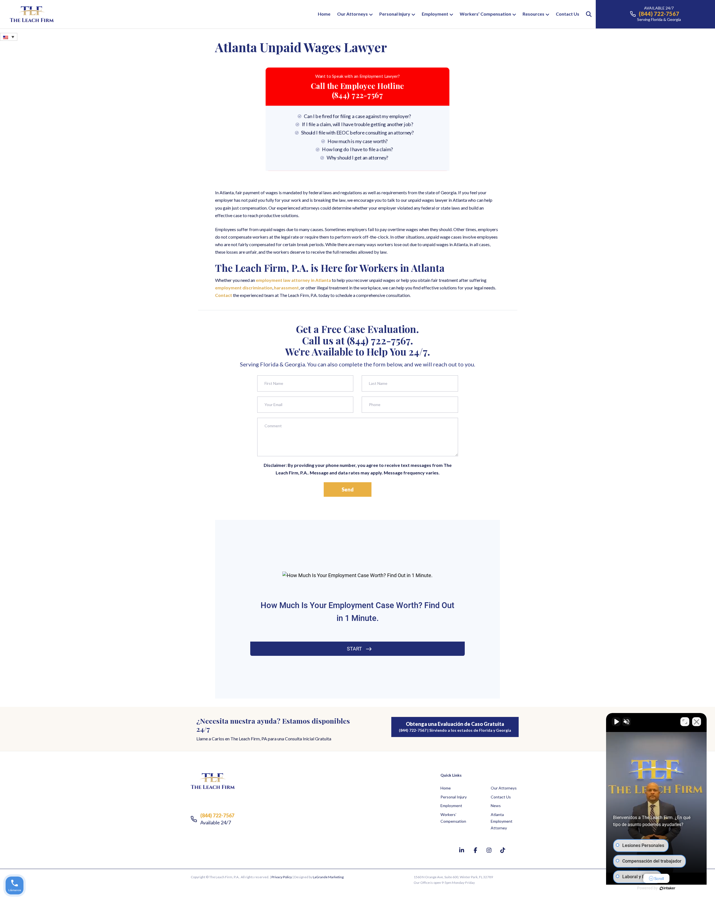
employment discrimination (243, 287)
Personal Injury (394, 13)
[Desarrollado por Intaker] (667, 888)
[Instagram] (490, 850)
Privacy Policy (281, 877)
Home (324, 13)
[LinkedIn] (462, 850)
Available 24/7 (217, 818)
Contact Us (567, 13)
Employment (435, 13)
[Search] (586, 14)
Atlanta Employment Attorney (502, 821)
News (496, 805)
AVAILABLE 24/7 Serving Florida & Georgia (659, 14)
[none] (8, 37)
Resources (533, 13)
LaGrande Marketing (328, 877)
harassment (286, 287)
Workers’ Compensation (485, 13)
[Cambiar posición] (684, 721)
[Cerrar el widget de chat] (696, 721)
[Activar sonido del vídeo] (616, 721)
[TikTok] (502, 850)
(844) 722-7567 (378, 340)
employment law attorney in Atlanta (293, 280)
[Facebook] (476, 850)
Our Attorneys (352, 13)
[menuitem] (8, 37)
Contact (223, 295)
